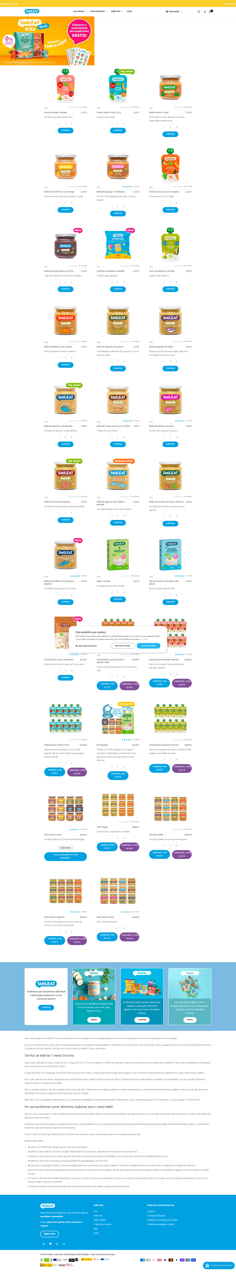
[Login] (205, 12)
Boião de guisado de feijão (161, 347)
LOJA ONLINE (78, 12)
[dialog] (118, 639)
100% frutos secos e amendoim (58, 660)
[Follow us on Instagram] (43, 1243)
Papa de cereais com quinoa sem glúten (164, 582)
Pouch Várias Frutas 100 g (109, 113)
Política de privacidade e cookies (160, 1224)
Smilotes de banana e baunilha (110, 271)
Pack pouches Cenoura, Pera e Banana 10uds (110, 661)
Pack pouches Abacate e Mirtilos (164, 745)
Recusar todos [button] (122, 646)
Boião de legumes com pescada (58, 426)
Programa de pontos (102, 1224)
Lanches (142, 1020)
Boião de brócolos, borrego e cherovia (166, 502)
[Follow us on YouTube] (50, 1243)
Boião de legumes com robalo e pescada (111, 503)
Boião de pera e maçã (159, 113)
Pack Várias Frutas (52, 835)
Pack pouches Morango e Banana (164, 660)
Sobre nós (98, 1216)
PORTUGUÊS (173, 12)
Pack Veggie (102, 827)
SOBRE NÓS (115, 12)
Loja (95, 1211)
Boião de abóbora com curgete (58, 347)
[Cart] (210, 12)
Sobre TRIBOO (100, 1220)
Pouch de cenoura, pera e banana (164, 192)
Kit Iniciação (102, 745)
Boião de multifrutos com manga (59, 192)
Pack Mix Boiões (156, 835)
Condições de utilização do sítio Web (162, 1220)
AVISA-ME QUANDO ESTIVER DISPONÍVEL (65, 856)
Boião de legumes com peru (161, 426)
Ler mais (144, 639)
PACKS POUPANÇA (97, 12)
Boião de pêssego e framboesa (111, 192)
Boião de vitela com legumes (57, 502)
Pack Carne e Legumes (54, 917)
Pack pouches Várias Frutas (56, 745)
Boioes (94, 1020)
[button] (86, 646)
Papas (190, 1020)
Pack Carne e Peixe (105, 917)
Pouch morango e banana (55, 113)
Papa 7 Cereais (103, 581)
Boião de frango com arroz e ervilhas (114, 426)
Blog (95, 1229)
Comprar (46, 1008)
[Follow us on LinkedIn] (64, 1243)
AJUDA (129, 12)
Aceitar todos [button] (148, 646)
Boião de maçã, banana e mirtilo (58, 271)
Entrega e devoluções (156, 1216)
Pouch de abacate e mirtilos (162, 271)
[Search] (193, 12)
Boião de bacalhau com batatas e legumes (59, 582)
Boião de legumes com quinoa (110, 347)
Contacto (151, 1211)
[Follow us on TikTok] (57, 1243)
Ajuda (96, 1233)
